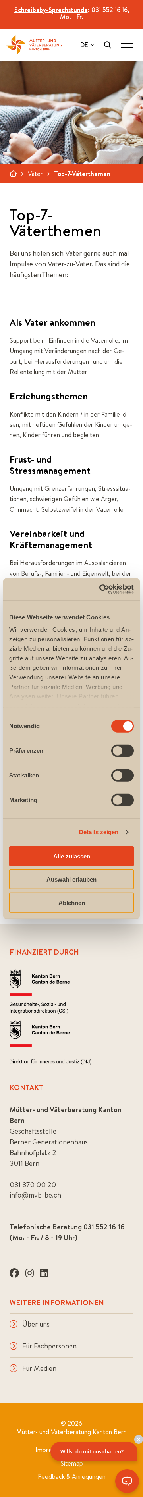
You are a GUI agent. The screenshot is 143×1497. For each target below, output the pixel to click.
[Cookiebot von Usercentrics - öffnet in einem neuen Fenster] (101, 589)
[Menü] (127, 45)
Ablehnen (71, 902)
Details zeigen (98, 832)
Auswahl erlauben (71, 879)
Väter (35, 173)
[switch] (122, 750)
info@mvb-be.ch (35, 1195)
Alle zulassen (71, 856)
